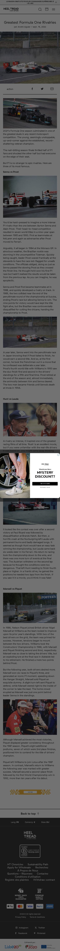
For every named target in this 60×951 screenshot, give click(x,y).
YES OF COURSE (45, 484)
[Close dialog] (58, 455)
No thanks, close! (45, 487)
